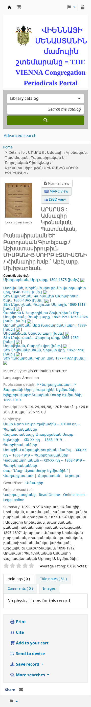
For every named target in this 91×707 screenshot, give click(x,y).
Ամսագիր (34, 483)
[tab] (53, 579)
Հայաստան (49, 476)
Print (20, 622)
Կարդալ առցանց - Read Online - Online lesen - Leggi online (45, 497)
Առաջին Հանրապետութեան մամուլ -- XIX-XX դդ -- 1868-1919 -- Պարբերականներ (44, 452)
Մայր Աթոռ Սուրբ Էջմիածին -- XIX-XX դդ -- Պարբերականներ (41, 427)
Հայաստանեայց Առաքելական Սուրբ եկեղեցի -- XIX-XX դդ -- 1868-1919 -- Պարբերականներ (38, 440)
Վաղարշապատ (18, 476)
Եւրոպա (72, 476)
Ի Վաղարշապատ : (55, 384)
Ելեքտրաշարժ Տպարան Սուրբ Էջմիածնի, (42, 395)
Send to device (30, 654)
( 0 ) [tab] (19, 579)
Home (8, 147)
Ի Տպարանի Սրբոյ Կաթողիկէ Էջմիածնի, (39, 387)
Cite (19, 632)
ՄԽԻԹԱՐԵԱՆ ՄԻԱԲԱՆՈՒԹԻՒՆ (9, 7)
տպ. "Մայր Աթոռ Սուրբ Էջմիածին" (35, 470)
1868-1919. (12, 400)
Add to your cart (32, 643)
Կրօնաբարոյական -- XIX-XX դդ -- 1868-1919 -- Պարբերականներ (44, 463)
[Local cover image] (19, 200)
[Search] (45, 120)
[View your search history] (82, 7)
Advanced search (20, 136)
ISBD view (57, 199)
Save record (27, 664)
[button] (19, 7)
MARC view (58, 191)
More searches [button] (30, 675)
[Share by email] (21, 690)
